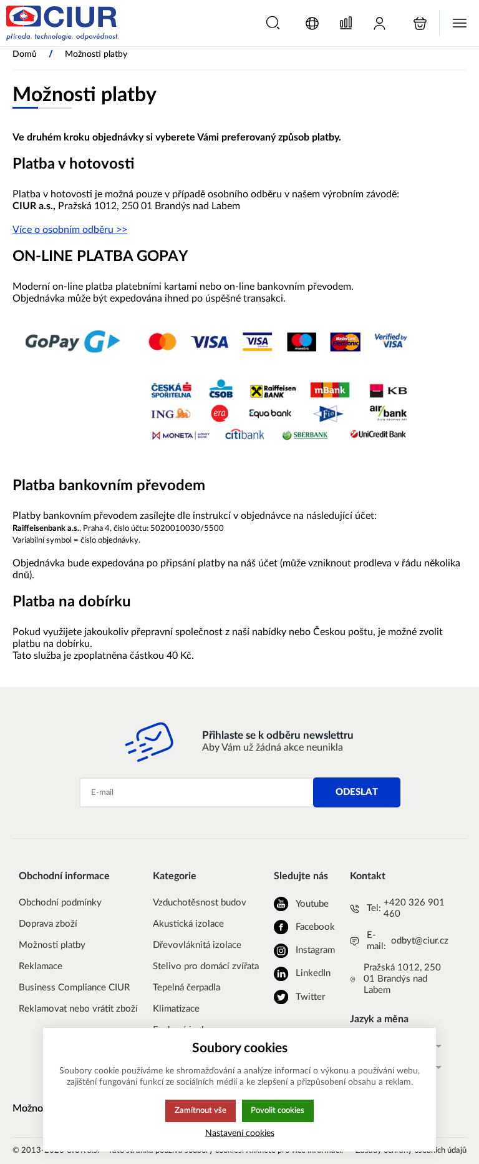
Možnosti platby (52, 945)
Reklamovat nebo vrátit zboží (78, 1009)
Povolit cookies (277, 1110)
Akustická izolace (188, 924)
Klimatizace (176, 1009)
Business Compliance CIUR (74, 987)
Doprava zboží (48, 924)
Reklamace (40, 966)
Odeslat (357, 792)
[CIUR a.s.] (62, 23)
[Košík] (420, 23)
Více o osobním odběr (60, 230)
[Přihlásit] (379, 23)
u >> (117, 230)
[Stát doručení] (312, 23)
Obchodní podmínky (60, 902)
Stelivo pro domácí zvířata (206, 966)
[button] (273, 23)
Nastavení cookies (239, 1133)
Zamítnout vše (200, 1110)
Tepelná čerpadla (186, 987)
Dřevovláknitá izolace (197, 945)
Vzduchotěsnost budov (199, 902)
